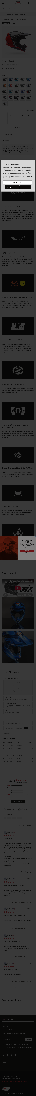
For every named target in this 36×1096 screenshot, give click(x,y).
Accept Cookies (25, 187)
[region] (18, 175)
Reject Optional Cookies (12, 187)
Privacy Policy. (12, 177)
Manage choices (17, 182)
